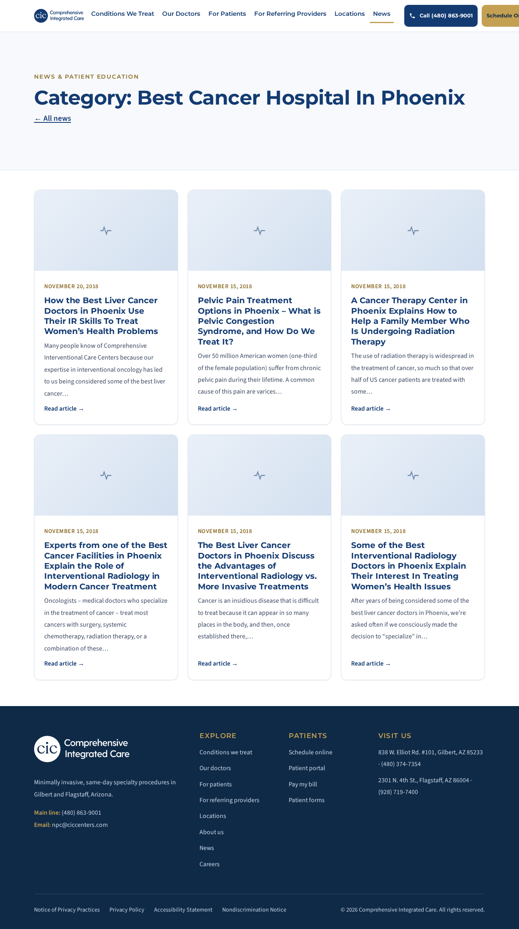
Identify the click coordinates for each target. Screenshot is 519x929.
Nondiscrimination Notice (254, 909)
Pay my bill (303, 784)
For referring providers (229, 800)
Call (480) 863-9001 (446, 15)
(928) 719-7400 (398, 792)
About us (211, 832)
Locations (350, 13)
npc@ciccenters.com (80, 824)
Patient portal (307, 768)
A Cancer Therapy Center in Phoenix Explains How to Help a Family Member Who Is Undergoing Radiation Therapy (410, 320)
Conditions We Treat (122, 13)
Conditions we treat (225, 752)
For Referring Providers (290, 13)
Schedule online (310, 752)
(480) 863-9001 (81, 812)
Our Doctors (181, 13)
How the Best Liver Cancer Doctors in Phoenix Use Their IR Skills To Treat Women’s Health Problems (101, 315)
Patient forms (307, 800)
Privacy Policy (126, 909)
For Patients (227, 13)
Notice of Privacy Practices (67, 909)
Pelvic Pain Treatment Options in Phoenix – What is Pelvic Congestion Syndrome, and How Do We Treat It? (259, 320)
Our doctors (215, 768)
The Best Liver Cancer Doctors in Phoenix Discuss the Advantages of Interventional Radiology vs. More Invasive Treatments (257, 565)
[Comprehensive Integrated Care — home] (59, 16)
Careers (209, 864)
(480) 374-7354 (401, 764)
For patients (215, 784)
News (381, 13)
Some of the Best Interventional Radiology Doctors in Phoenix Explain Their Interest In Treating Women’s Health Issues (408, 565)
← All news (52, 118)
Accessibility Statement (183, 909)
